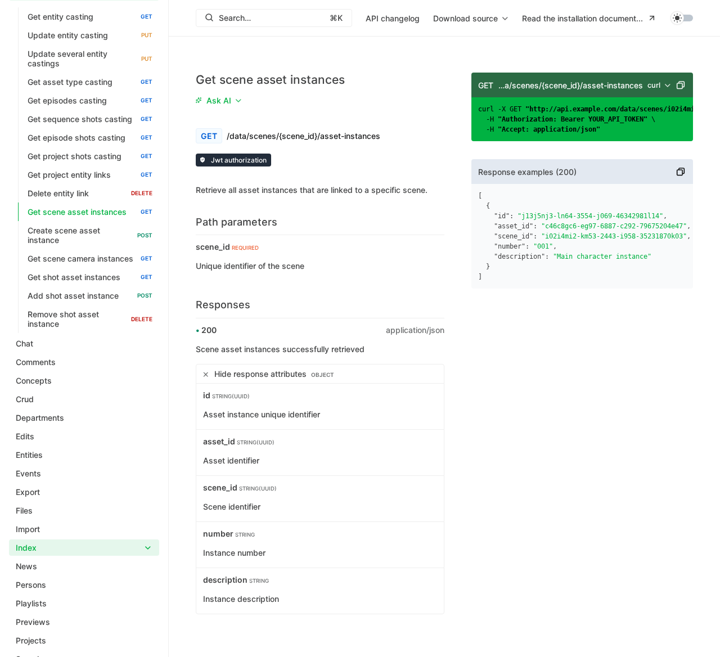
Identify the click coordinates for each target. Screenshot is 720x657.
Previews (33, 622)
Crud (25, 399)
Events (28, 473)
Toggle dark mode (681, 18)
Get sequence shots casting (90, 119)
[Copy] (680, 85)
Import (28, 529)
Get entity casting (90, 16)
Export (28, 492)
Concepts (34, 380)
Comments (36, 362)
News (26, 566)
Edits (25, 436)
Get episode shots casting (90, 137)
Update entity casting (90, 35)
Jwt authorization (238, 160)
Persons (31, 585)
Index (26, 547)
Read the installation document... (582, 18)
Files (24, 510)
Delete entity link (90, 193)
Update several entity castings (90, 58)
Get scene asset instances (90, 212)
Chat (24, 343)
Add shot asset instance (90, 295)
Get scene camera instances (90, 258)
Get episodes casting (90, 100)
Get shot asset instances (90, 277)
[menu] (470, 18)
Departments (40, 417)
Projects (31, 640)
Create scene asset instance (90, 235)
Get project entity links (90, 174)
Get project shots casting (90, 156)
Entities (29, 455)
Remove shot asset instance (90, 318)
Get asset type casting (90, 82)
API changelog (393, 18)
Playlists (31, 603)
